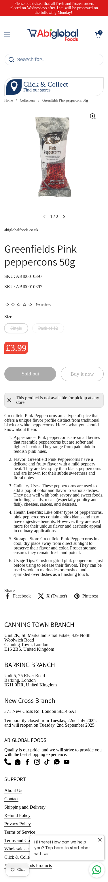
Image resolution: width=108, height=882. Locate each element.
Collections (27, 100)
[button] (98, 35)
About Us (13, 790)
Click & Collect (18, 857)
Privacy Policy (17, 823)
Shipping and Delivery (25, 807)
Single (16, 328)
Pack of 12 (48, 328)
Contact (11, 798)
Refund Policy (17, 815)
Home (8, 100)
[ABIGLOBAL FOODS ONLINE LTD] (52, 34)
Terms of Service (19, 832)
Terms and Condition (23, 840)
